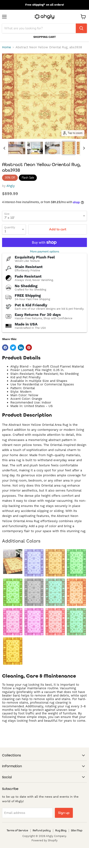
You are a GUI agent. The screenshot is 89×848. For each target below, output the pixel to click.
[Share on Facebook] (5, 347)
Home (6, 47)
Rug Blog (60, 830)
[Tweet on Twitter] (13, 347)
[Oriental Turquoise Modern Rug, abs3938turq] (76, 621)
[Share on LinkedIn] (21, 347)
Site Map (76, 830)
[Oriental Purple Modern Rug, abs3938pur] (34, 621)
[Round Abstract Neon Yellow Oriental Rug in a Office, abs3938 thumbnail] (52, 148)
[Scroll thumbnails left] (5, 148)
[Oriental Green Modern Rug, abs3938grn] (12, 592)
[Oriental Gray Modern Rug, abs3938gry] (34, 592)
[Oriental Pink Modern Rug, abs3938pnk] (12, 621)
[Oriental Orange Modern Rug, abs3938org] (76, 592)
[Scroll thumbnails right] (83, 148)
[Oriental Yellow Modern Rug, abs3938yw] (12, 651)
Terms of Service (17, 830)
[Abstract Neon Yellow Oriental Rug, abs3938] (12, 561)
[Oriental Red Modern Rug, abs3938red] (55, 621)
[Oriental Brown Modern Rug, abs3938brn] (55, 562)
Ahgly (10, 186)
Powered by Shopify (44, 840)
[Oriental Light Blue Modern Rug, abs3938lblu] (55, 592)
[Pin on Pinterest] (29, 347)
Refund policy (42, 830)
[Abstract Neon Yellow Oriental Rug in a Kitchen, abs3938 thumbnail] (14, 148)
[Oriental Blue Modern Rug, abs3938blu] (34, 562)
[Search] (81, 28)
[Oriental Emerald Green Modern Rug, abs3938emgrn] (76, 562)
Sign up (64, 813)
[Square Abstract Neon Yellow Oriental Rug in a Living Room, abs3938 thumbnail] (35, 148)
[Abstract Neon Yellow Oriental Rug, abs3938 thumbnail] (68, 148)
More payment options (44, 251)
